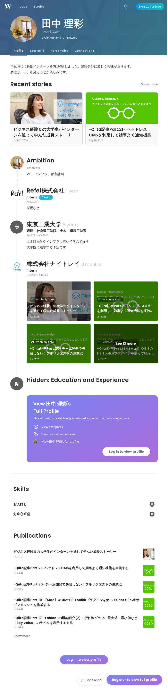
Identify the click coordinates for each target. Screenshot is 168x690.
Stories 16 (37, 51)
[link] (59, 301)
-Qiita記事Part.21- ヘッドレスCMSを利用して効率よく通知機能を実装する (125, 308)
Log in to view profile (126, 451)
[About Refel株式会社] (16, 193)
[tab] (18, 51)
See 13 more (126, 343)
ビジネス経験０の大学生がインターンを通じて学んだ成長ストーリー (58, 308)
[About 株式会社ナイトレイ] (16, 266)
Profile (18, 51)
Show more (149, 84)
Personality (59, 51)
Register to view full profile (134, 679)
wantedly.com (45, 299)
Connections (84, 51)
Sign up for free (150, 7)
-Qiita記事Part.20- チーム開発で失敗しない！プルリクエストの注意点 (57, 351)
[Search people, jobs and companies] (126, 6)
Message (94, 680)
